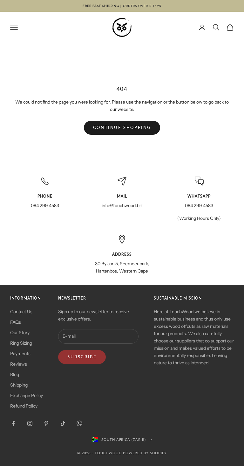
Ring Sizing (21, 343)
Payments (20, 353)
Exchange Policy (26, 395)
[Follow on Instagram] (30, 423)
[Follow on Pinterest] (46, 423)
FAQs (15, 322)
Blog (14, 374)
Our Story (20, 332)
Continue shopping (122, 127)
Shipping (19, 385)
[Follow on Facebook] (13, 423)
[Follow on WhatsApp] (79, 423)
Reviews (18, 364)
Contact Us (21, 311)
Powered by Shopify (145, 453)
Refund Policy (23, 406)
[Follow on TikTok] (63, 423)
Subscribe (82, 356)
